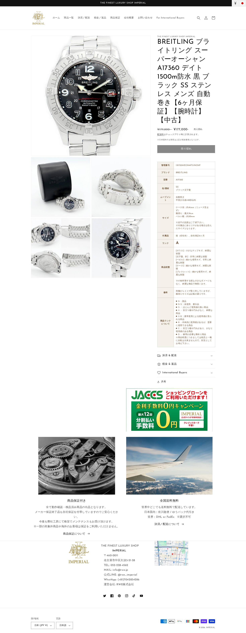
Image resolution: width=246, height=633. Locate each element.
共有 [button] (163, 381)
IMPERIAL (210, 627)
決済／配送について (166, 524)
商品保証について (74, 534)
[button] (198, 18)
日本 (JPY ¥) (41, 625)
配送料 (160, 135)
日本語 (63, 625)
